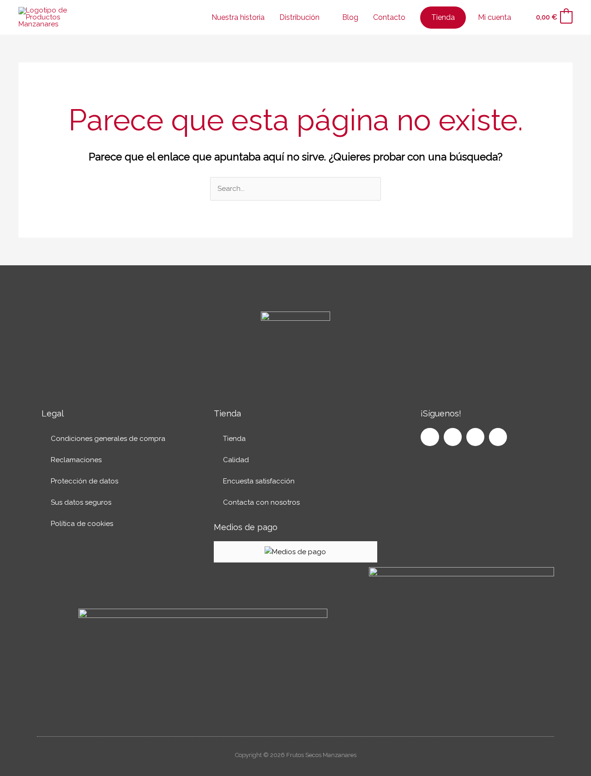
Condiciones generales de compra (108, 438)
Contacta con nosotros (261, 502)
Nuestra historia (238, 17)
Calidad (236, 460)
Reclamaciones (76, 460)
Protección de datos (84, 481)
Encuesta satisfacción (259, 481)
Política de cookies (82, 523)
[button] (522, 17)
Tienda (234, 438)
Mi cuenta (494, 17)
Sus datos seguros (81, 502)
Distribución (299, 17)
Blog (350, 17)
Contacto (389, 17)
